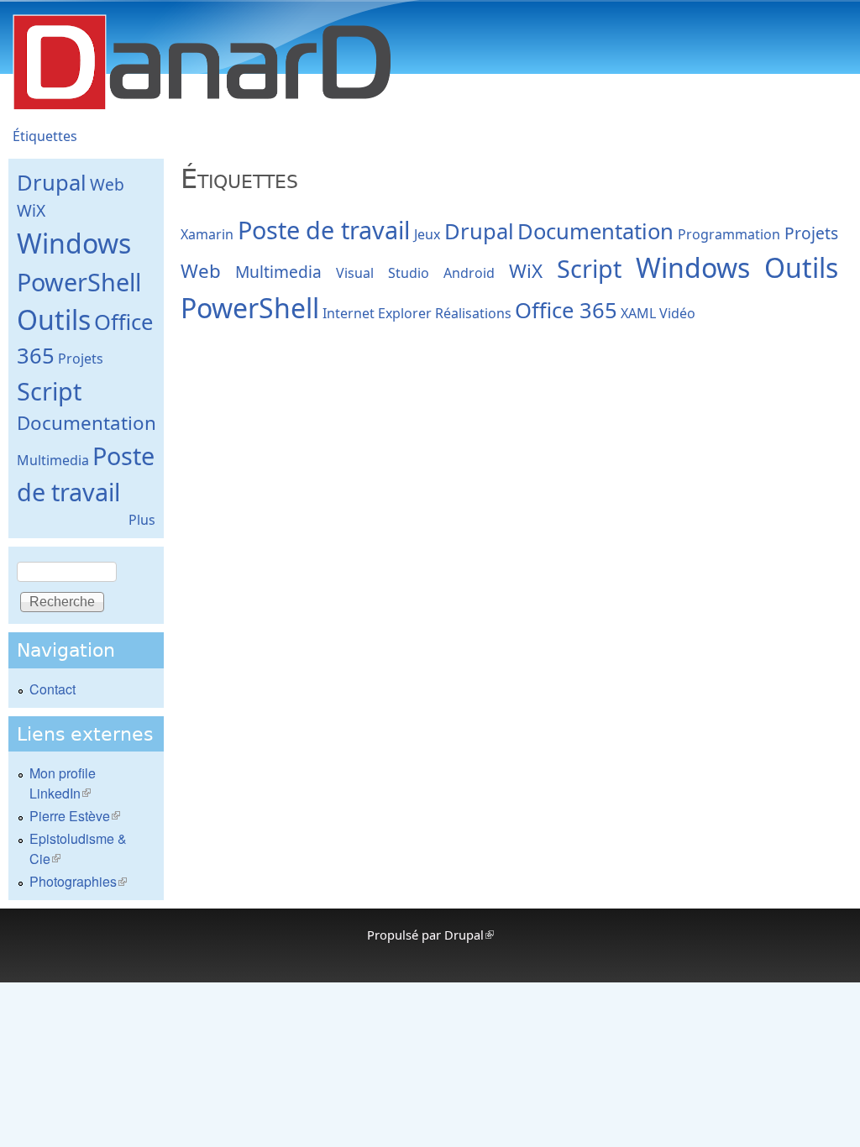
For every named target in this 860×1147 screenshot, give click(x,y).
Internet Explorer (377, 313)
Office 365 (566, 310)
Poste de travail (324, 229)
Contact (52, 689)
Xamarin (207, 234)
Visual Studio (382, 273)
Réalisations (473, 313)
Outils (801, 267)
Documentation (595, 231)
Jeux (427, 234)
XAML (638, 313)
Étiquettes (45, 136)
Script (589, 268)
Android (469, 273)
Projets (811, 233)
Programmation (729, 234)
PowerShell (250, 308)
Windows (693, 267)
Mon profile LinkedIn (62, 783)
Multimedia (278, 271)
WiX (526, 271)
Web (201, 271)
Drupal (479, 231)
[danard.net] (201, 109)
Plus (141, 520)
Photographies (78, 881)
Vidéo (677, 313)
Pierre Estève (74, 815)
